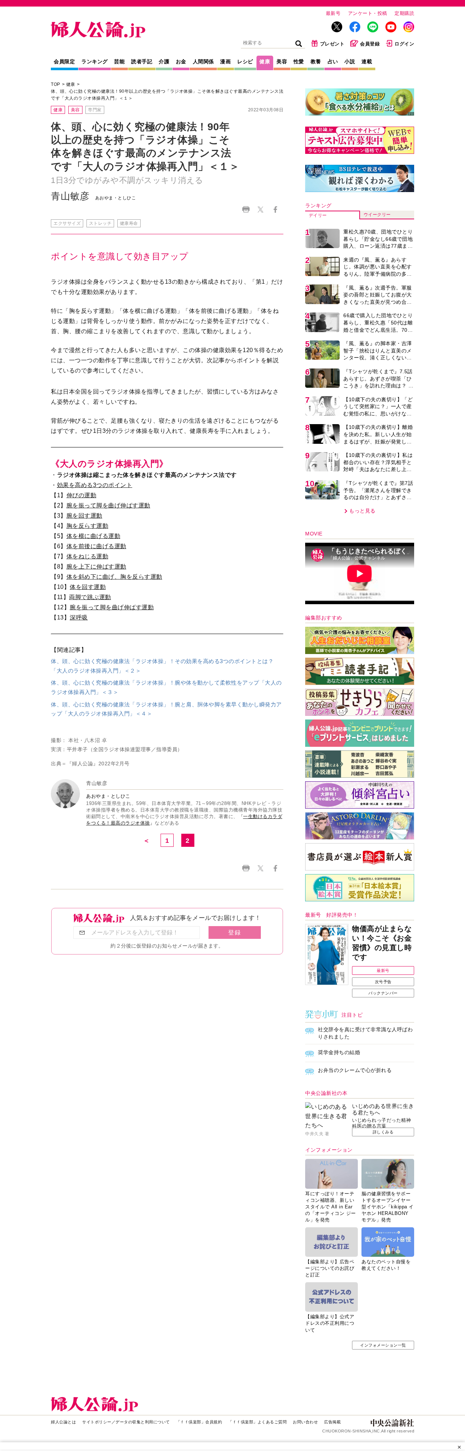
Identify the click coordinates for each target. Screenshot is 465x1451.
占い (333, 61)
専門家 (95, 109)
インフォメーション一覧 (383, 1345)
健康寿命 (129, 223)
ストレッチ (100, 223)
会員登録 (370, 44)
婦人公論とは (63, 1422)
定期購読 (404, 13)
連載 (366, 61)
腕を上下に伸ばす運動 (96, 566)
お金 (181, 61)
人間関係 (203, 61)
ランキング (94, 61)
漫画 (225, 61)
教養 (316, 61)
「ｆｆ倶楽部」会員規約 (199, 1422)
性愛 (299, 61)
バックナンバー (383, 993)
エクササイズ (67, 223)
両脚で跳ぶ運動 (90, 597)
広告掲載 (332, 1422)
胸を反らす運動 (87, 526)
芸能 (119, 61)
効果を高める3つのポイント (95, 485)
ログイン (404, 44)
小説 (349, 61)
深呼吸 (79, 617)
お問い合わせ (305, 1422)
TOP (55, 84)
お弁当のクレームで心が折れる (355, 1070)
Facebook (275, 209)
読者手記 (141, 61)
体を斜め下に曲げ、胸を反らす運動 (114, 577)
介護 (164, 61)
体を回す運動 (88, 587)
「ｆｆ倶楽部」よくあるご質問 (257, 1422)
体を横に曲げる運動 (93, 536)
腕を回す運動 (84, 516)
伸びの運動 (81, 495)
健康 (264, 61)
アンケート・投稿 (367, 13)
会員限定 (64, 61)
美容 (281, 61)
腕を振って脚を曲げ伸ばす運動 (108, 505)
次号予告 (383, 982)
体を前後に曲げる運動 (96, 546)
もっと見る (362, 511)
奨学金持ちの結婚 (339, 1052)
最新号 (333, 13)
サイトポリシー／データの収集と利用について (126, 1422)
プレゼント (332, 44)
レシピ (245, 61)
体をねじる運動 (87, 556)
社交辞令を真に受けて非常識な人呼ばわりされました (365, 1033)
